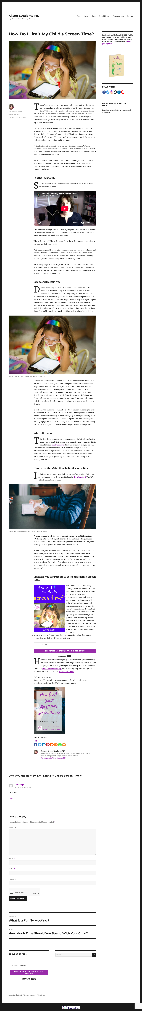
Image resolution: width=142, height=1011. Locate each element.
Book (79, 16)
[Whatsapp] (60, 742)
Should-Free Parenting (51, 668)
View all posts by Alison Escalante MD (53, 758)
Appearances (118, 16)
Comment (13, 827)
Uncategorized (21, 117)
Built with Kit (65, 656)
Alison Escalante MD (24, 15)
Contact (130, 16)
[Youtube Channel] (122, 92)
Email (12, 869)
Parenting (12, 117)
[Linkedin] (44, 742)
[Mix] (56, 742)
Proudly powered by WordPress (34, 995)
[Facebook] (104, 92)
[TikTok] (115, 92)
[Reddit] (52, 742)
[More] (64, 742)
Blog (86, 16)
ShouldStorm (104, 16)
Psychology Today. (66, 671)
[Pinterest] (48, 742)
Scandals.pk (19, 785)
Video (93, 16)
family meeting (58, 445)
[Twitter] (39, 742)
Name (12, 859)
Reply (11, 798)
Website (12, 879)
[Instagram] (111, 92)
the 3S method (79, 477)
